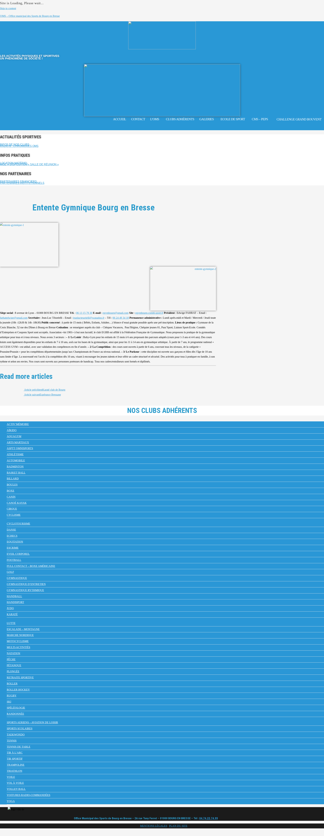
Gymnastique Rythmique (25, 590)
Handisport (15, 602)
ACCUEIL (119, 119)
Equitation (15, 541)
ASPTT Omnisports (20, 448)
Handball (14, 596)
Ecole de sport (233, 119)
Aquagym (14, 436)
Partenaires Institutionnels (22, 183)
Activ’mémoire (18, 424)
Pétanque (14, 665)
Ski (9, 701)
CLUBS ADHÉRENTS (180, 119)
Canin (11, 496)
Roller (12, 683)
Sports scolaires (19, 728)
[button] (155, 119)
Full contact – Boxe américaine (31, 566)
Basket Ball (16, 472)
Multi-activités (18, 647)
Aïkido (12, 430)
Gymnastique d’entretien (26, 584)
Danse (11, 529)
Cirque (12, 508)
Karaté (12, 614)
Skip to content (8, 8)
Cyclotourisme (18, 523)
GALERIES (206, 119)
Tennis (12, 740)
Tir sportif (15, 758)
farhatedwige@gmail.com (14, 317)
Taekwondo (16, 734)
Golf (10, 572)
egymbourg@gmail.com (115, 312)
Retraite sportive (20, 677)
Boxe (10, 490)
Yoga (11, 801)
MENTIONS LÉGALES (153, 825)
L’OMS (154, 119)
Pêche (11, 659)
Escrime (13, 547)
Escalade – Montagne (23, 629)
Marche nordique (20, 635)
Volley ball (16, 789)
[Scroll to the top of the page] (1, 833)
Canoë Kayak (17, 502)
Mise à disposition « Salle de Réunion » (29, 164)
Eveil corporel (18, 553)
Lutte (11, 623)
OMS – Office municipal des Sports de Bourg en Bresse (30, 16)
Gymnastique (17, 578)
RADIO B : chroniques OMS (19, 146)
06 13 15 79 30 (84, 312)
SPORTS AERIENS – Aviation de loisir (32, 722)
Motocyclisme (18, 641)
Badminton (15, 466)
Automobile (16, 460)
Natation (13, 653)
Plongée (13, 671)
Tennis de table (18, 746)
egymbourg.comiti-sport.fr (149, 312)
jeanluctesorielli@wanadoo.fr (88, 317)
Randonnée (15, 713)
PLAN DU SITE (178, 825)
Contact (138, 119)
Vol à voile (15, 782)
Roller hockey (18, 689)
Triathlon (14, 770)
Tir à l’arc (15, 752)
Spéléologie (16, 707)
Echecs (12, 535)
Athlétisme (15, 454)
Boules (12, 484)
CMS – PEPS (260, 119)
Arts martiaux (18, 442)
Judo (10, 608)
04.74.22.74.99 (208, 818)
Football (14, 560)
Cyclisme (14, 514)
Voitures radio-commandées (28, 795)
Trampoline (15, 764)
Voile (11, 777)
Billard (13, 478)
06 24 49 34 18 (121, 317)
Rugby (12, 695)
